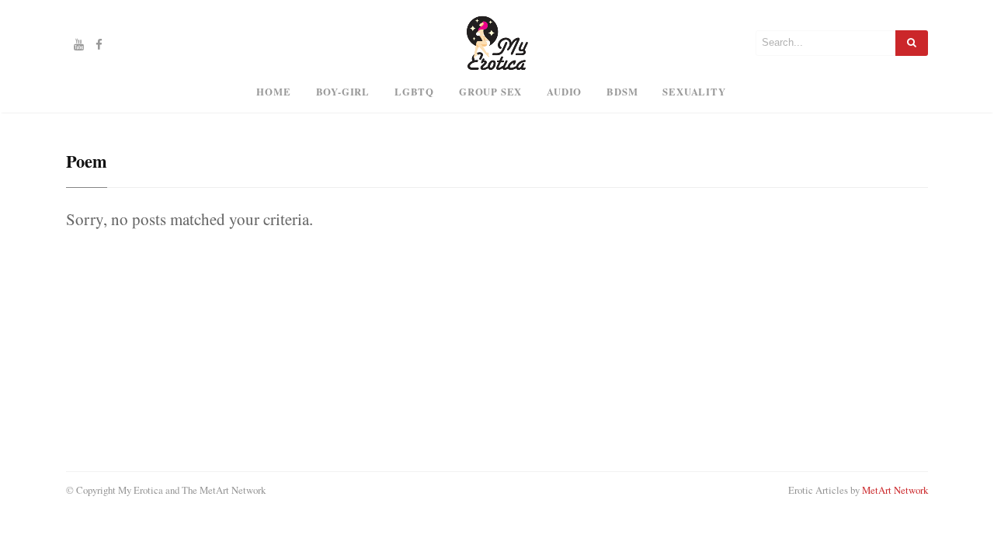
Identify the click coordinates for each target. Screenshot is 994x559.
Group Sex (490, 92)
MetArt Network (895, 490)
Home (273, 92)
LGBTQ (414, 92)
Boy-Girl (343, 92)
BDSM (622, 92)
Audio (564, 92)
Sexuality (693, 92)
